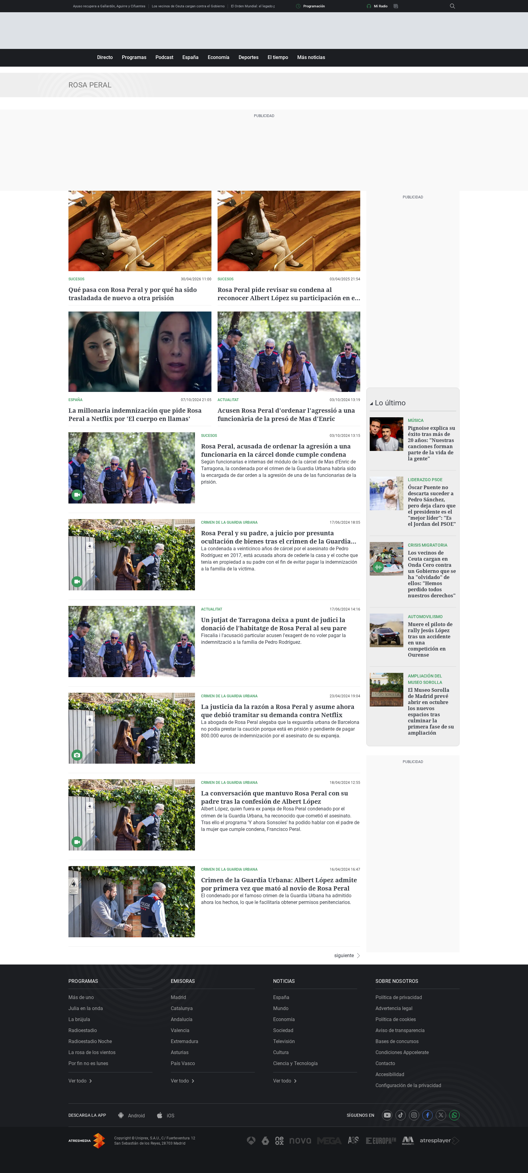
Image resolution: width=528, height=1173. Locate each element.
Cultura (281, 1052)
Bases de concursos (397, 1041)
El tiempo (278, 57)
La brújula (79, 1019)
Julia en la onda (85, 1008)
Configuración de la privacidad (408, 1085)
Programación (314, 6)
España (190, 57)
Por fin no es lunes (88, 1063)
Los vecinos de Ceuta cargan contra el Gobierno (188, 6)
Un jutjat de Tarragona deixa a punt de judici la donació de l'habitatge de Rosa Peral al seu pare (273, 624)
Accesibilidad (390, 1074)
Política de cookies (396, 1019)
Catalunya (182, 1008)
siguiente (344, 955)
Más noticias (311, 57)
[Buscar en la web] (452, 6)
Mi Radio (380, 6)
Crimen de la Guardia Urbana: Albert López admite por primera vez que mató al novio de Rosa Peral (279, 884)
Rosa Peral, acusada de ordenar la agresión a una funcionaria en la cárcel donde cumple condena (276, 450)
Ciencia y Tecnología (295, 1063)
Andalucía (182, 1019)
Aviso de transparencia (400, 1030)
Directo (105, 57)
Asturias (180, 1052)
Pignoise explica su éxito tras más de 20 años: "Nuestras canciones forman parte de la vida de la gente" (431, 443)
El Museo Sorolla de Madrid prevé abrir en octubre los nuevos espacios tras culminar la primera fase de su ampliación (431, 711)
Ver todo (77, 1081)
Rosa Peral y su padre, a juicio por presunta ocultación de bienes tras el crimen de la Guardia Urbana (276, 541)
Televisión (284, 1041)
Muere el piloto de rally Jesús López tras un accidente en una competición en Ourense (430, 639)
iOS (170, 1116)
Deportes (248, 57)
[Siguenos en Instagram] (414, 1115)
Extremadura (184, 1041)
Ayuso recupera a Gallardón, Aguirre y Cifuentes (109, 6)
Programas (134, 57)
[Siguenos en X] (441, 1115)
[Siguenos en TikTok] (400, 1115)
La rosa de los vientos (92, 1052)
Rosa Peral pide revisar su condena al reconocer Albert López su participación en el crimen (287, 298)
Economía (218, 57)
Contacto (385, 1063)
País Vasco (183, 1063)
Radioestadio (82, 1030)
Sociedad (283, 1030)
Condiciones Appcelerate (402, 1052)
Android (136, 1116)
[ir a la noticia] (386, 434)
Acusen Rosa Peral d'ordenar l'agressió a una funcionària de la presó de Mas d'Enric (286, 414)
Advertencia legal (394, 1008)
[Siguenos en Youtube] (387, 1115)
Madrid (178, 997)
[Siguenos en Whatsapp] (454, 1115)
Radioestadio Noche (90, 1041)
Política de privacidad (399, 997)
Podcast (164, 57)
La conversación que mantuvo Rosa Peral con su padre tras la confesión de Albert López (274, 797)
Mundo (280, 1008)
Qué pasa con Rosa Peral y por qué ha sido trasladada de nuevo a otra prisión (132, 294)
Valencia (180, 1030)
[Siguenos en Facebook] (427, 1115)
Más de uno (81, 997)
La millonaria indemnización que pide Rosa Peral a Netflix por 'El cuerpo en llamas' (135, 414)
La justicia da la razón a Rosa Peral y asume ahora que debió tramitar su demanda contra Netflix (277, 711)
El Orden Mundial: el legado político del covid (265, 6)
